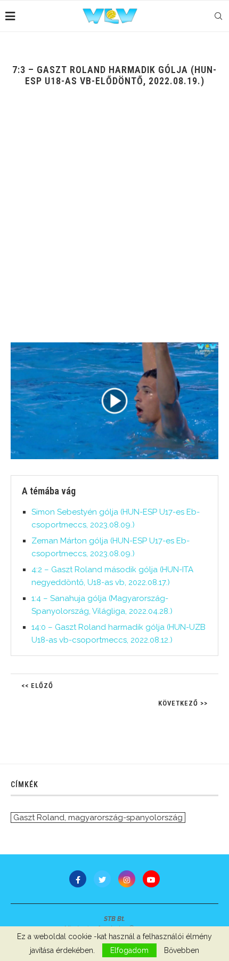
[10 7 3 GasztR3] (114, 400)
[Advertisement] (114, 222)
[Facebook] (77, 878)
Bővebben (181, 950)
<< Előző (37, 686)
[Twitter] (102, 878)
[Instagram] (126, 878)
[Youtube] (151, 878)
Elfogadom (129, 950)
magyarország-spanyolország (125, 817)
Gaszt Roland (38, 817)
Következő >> (183, 703)
